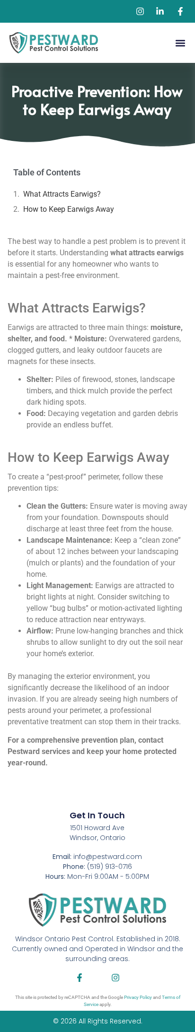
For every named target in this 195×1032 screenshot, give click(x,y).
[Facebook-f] (79, 977)
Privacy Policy (138, 997)
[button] (180, 43)
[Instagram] (115, 977)
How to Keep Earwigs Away (68, 209)
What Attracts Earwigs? (62, 194)
